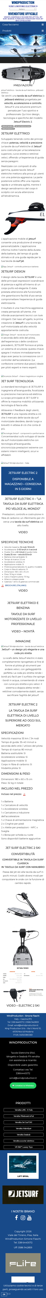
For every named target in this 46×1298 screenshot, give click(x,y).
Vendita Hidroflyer (23, 1128)
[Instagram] (23, 1219)
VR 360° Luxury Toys (24, 1147)
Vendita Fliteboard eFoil (24, 1116)
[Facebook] (16, 1219)
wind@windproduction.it (26, 1025)
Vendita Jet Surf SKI (23, 1122)
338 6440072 (17, 1022)
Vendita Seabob (23, 1135)
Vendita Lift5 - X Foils (24, 1110)
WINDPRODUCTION (23, 2)
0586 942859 (32, 1022)
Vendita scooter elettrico (23, 1141)
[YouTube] (29, 1219)
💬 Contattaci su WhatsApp (23, 1085)
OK (4, 1294)
